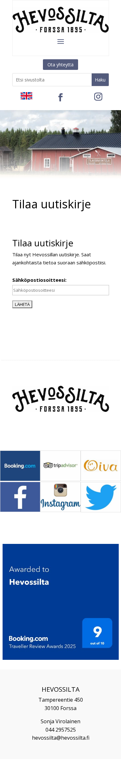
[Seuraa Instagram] (98, 97)
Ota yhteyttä (60, 65)
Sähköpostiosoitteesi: (39, 280)
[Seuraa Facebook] (61, 98)
